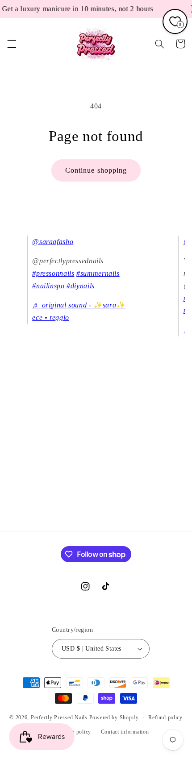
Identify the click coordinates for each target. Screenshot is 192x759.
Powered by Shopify (114, 717)
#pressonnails (53, 273)
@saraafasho (52, 241)
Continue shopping (96, 170)
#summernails (98, 273)
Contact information (125, 731)
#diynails (81, 286)
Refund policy (165, 717)
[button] (11, 43)
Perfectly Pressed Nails (59, 717)
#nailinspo (48, 286)
